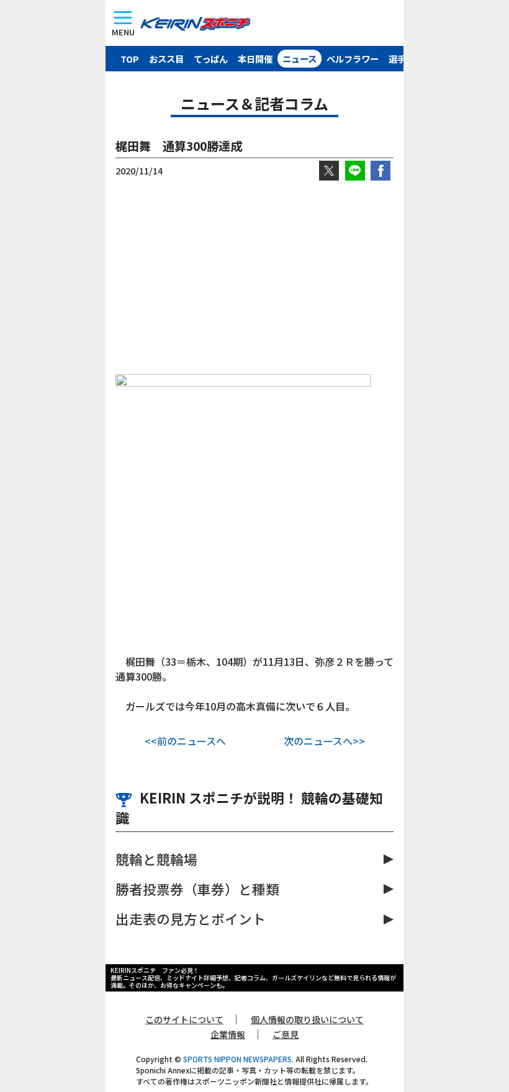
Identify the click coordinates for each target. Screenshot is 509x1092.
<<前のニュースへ (185, 740)
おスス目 (166, 58)
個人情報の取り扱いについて (307, 1019)
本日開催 (255, 58)
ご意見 (286, 1034)
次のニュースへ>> (324, 740)
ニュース (299, 58)
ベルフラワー (353, 58)
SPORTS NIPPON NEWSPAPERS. (238, 1059)
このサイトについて (184, 1019)
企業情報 (227, 1034)
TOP (129, 58)
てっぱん (211, 58)
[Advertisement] (254, 277)
